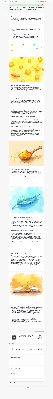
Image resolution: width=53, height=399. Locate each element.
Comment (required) (13, 371)
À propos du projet (45, 1)
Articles (38, 1)
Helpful (37, 330)
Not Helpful (42, 330)
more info (34, 4)
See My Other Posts (20, 351)
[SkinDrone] (9, 1)
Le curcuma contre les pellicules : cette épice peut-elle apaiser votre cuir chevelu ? (26, 8)
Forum (41, 1)
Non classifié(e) (11, 344)
